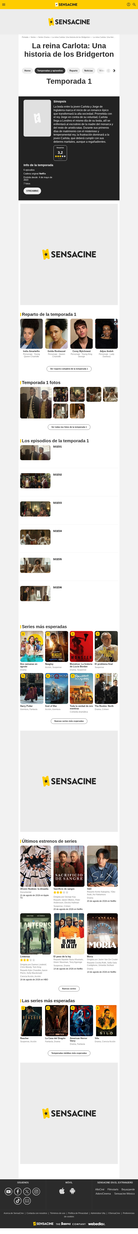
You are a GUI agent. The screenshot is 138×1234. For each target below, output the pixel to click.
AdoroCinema (103, 1193)
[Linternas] (35, 933)
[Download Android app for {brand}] (74, 1190)
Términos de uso (57, 1213)
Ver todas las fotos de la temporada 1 (69, 427)
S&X (89, 889)
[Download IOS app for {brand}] (64, 1190)
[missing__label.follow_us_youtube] (9, 1191)
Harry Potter (26, 706)
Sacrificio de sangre (64, 889)
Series (33, 37)
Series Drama (43, 37)
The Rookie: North (104, 706)
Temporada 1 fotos (41, 382)
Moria (90, 956)
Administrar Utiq (98, 1213)
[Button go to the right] (114, 71)
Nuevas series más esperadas (69, 721)
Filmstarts (113, 1189)
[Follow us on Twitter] (27, 1191)
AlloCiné (99, 1189)
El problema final (104, 664)
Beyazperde (128, 1189)
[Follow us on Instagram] (36, 1191)
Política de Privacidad (78, 1213)
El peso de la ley (62, 956)
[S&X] (102, 866)
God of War (51, 706)
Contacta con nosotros (37, 1213)
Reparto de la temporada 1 (49, 314)
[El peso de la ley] (69, 933)
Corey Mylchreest (82, 351)
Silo (97, 1038)
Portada (25, 37)
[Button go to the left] (108, 71)
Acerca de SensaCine (14, 1213)
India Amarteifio (31, 351)
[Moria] (102, 933)
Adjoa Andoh (106, 351)
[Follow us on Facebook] (18, 1191)
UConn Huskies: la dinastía (34, 889)
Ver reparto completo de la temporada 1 (69, 369)
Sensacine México (124, 1193)
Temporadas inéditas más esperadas (69, 1053)
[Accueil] (66, 4)
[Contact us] (27, 1201)
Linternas (25, 956)
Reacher (24, 1038)
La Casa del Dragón (55, 1038)
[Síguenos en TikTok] (18, 1201)
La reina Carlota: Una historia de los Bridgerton (71, 37)
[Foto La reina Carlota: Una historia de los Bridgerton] (36, 402)
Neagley (49, 664)
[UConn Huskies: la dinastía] (35, 866)
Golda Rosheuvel (56, 351)
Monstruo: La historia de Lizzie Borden (81, 665)
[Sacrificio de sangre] (69, 866)
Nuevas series (69, 989)
